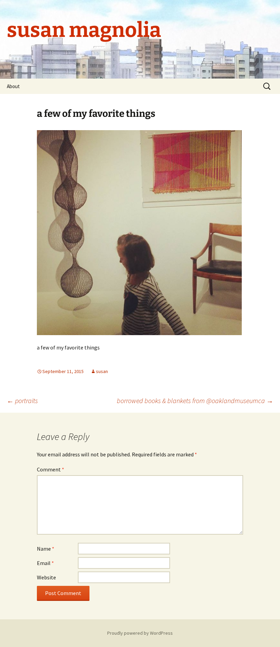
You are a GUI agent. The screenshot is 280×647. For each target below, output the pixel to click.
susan (102, 371)
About (13, 86)
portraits (22, 400)
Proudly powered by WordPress (140, 633)
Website (46, 577)
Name (45, 548)
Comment (50, 469)
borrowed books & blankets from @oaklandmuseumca (195, 400)
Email (45, 563)
